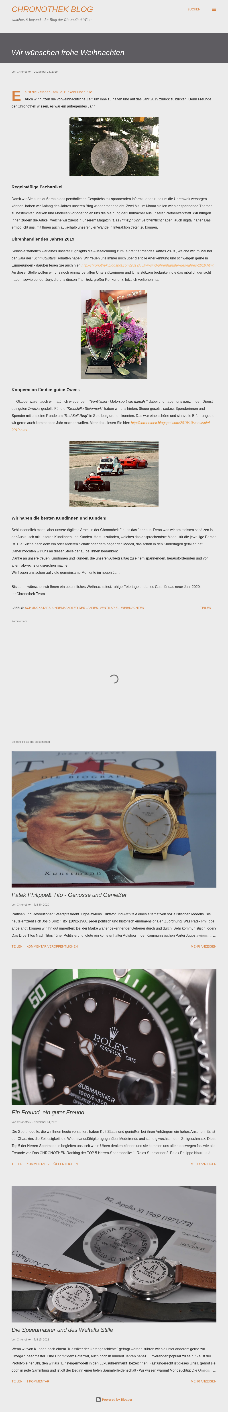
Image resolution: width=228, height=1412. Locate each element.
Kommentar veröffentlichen (52, 946)
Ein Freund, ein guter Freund (48, 1112)
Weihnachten (132, 607)
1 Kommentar (37, 1381)
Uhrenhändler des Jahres (75, 607)
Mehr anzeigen (203, 946)
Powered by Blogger (116, 1399)
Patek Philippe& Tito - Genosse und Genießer (69, 895)
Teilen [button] (205, 607)
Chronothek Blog (52, 9)
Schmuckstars (38, 607)
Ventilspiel (109, 607)
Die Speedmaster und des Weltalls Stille (62, 1329)
